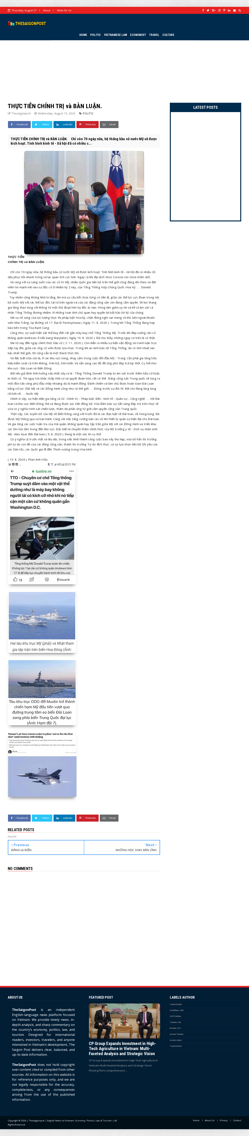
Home (196, 1120)
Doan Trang (176, 1034)
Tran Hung (176, 1004)
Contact (237, 1120)
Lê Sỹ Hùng (175, 1016)
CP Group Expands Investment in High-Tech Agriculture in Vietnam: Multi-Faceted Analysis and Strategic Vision (122, 1048)
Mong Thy (175, 1028)
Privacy (224, 1120)
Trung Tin (175, 1022)
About (46, 10)
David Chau (176, 1040)
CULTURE (168, 35)
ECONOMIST (138, 35)
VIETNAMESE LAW (115, 35)
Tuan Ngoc (176, 1046)
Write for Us (64, 10)
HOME (83, 35)
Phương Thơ (176, 1010)
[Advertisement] (124, 67)
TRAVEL (154, 35)
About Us (210, 1120)
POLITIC (95, 35)
